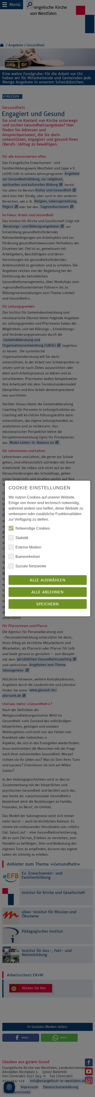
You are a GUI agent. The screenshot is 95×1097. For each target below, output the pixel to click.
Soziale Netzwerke (30, 566)
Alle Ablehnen (47, 592)
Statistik (21, 538)
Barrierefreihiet (27, 557)
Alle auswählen (47, 580)
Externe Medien (28, 547)
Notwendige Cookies (32, 528)
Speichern (47, 604)
